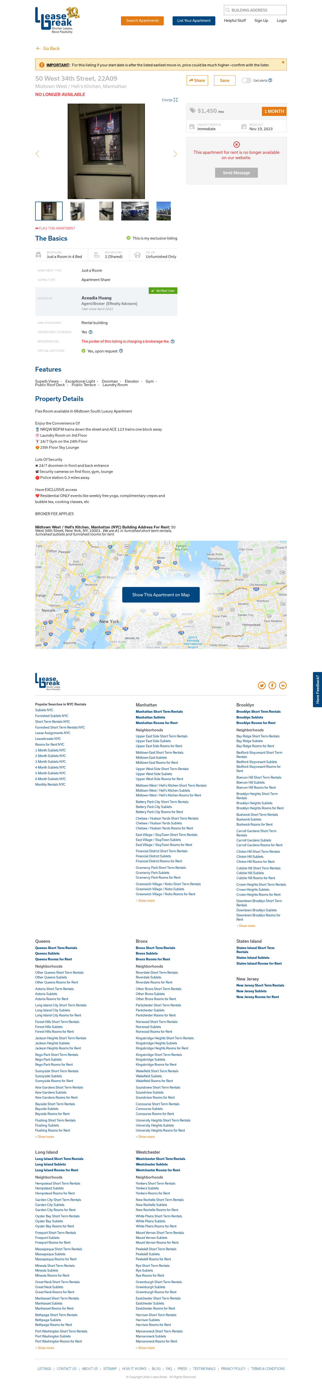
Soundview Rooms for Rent (155, 1097)
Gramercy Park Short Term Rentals (161, 868)
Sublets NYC (44, 710)
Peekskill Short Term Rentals (156, 1249)
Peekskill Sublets (148, 1254)
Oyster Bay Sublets (49, 1221)
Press (182, 1369)
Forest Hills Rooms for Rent (54, 1031)
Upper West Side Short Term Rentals (162, 769)
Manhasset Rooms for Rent (54, 1308)
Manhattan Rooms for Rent (157, 723)
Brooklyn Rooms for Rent (255, 723)
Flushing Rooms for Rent (52, 1130)
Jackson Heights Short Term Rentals (60, 1038)
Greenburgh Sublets (150, 1287)
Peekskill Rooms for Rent (153, 1259)
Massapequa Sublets (50, 1254)
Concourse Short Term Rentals (157, 1104)
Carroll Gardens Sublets (253, 840)
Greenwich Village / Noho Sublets (160, 889)
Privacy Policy (233, 1369)
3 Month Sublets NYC (50, 761)
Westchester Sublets (152, 1164)
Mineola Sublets (46, 1270)
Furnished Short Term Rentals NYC (60, 727)
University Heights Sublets (155, 1125)
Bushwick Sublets (248, 819)
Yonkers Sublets (147, 1188)
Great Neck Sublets (49, 1287)
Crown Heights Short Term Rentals (261, 884)
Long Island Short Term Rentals (59, 1159)
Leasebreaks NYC (48, 739)
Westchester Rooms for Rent (158, 1170)
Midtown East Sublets (151, 757)
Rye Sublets (144, 1270)
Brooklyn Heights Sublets (254, 803)
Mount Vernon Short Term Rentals (160, 1233)
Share (199, 80)
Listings (44, 1369)
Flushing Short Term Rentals (55, 1120)
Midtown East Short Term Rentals (159, 752)
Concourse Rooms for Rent (155, 1114)
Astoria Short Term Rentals (54, 989)
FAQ (169, 1369)
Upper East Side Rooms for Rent (159, 746)
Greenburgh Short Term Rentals (159, 1282)
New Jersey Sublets (251, 991)
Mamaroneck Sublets (151, 1336)
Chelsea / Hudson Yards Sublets (159, 823)
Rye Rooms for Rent (150, 1275)
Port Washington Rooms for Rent (58, 1341)
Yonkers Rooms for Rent (153, 1193)
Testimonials (204, 1369)
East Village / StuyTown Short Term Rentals (166, 835)
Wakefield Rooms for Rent (154, 1081)
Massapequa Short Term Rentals (58, 1249)
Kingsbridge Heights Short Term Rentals (165, 1038)
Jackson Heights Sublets (52, 1043)
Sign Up (261, 20)
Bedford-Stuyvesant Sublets (256, 762)
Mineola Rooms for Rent (52, 1275)
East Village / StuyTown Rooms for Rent (164, 845)
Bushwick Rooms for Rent (254, 824)
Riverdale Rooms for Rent (154, 982)
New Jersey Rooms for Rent (257, 997)
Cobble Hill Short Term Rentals (258, 868)
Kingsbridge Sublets (150, 1059)
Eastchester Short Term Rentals (158, 1298)
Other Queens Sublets (51, 977)
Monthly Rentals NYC (50, 784)
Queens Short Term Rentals (56, 948)
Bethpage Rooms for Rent (53, 1325)
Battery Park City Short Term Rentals (162, 802)
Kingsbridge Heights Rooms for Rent (162, 1048)
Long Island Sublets (50, 1164)
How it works (134, 1369)
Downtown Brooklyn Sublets (256, 910)
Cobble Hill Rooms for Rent (255, 878)
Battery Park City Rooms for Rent (159, 812)
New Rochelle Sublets (151, 1205)
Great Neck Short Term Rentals (57, 1282)
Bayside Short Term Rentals (55, 1104)
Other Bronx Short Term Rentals (158, 989)
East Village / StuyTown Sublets (158, 840)
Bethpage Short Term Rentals (56, 1315)
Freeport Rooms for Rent (52, 1242)
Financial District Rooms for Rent (159, 861)
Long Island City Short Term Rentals (61, 1005)
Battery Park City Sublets (154, 807)
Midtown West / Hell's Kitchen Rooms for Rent (168, 795)
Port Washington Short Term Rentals (61, 1331)
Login (282, 20)
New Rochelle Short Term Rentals (160, 1200)
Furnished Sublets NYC (51, 716)
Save (224, 80)
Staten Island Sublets (252, 958)
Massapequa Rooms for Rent (55, 1259)
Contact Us (66, 1369)
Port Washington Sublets (53, 1336)
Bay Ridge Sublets (249, 741)
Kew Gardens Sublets (50, 1092)
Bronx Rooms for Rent (153, 959)
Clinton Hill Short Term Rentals (258, 851)
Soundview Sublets (150, 1092)
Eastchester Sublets (150, 1303)
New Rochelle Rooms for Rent (157, 1210)
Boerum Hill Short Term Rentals (258, 777)
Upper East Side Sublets (153, 741)
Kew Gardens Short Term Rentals (59, 1087)
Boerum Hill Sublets (250, 782)
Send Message (236, 172)
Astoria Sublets (46, 994)
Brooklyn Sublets (249, 717)
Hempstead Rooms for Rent (55, 1193)
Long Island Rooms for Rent (56, 1170)
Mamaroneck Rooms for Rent (156, 1341)
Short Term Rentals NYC (52, 722)
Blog (156, 1369)
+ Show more (145, 901)
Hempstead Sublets (49, 1188)
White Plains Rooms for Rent (156, 1226)
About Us (90, 1369)
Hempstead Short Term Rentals (57, 1183)
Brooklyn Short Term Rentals (258, 711)
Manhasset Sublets (48, 1303)
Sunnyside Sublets (48, 1076)
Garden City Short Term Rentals (58, 1200)
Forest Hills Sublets (49, 1027)
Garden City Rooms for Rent (55, 1210)
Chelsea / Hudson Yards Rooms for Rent (164, 828)
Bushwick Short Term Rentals (257, 815)
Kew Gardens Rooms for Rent (56, 1097)
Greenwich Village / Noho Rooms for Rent (165, 894)
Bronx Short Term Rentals (155, 948)
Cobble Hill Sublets (250, 873)
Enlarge (167, 100)
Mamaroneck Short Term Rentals (159, 1331)
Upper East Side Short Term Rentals (161, 736)
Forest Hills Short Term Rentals (57, 1022)
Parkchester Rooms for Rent (156, 1015)
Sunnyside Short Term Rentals (56, 1071)
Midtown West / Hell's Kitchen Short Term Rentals (171, 785)
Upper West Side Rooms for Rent (159, 779)
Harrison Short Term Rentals (156, 1315)
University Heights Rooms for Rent (160, 1130)
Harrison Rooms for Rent (153, 1325)
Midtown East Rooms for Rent (157, 762)
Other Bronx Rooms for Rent (156, 999)
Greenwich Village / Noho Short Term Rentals (168, 884)
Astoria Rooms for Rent (51, 999)
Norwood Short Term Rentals (157, 1022)
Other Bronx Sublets (150, 994)
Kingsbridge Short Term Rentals (159, 1055)
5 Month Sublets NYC (50, 773)
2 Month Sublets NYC (50, 756)
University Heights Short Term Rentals (163, 1120)
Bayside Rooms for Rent (52, 1114)
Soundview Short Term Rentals (158, 1087)
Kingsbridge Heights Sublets (156, 1043)
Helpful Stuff (235, 20)
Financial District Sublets (153, 856)
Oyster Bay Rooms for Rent (54, 1226)
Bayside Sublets (46, 1109)
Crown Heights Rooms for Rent (258, 894)
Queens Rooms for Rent (53, 959)
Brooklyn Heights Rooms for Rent (260, 808)
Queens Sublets (47, 953)
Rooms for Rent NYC (49, 744)
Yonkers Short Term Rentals (155, 1183)
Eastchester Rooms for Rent (155, 1308)
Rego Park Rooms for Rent (54, 1064)
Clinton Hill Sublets (249, 857)
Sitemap (110, 1369)
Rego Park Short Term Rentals (56, 1055)
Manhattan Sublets (150, 717)
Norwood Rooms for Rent (154, 1031)
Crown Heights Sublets (252, 889)
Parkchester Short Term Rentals (158, 1005)
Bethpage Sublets (48, 1320)
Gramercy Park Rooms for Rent (158, 877)
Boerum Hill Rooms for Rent (256, 787)
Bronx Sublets (147, 953)
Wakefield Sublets (149, 1076)
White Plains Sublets (150, 1221)
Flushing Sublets (47, 1125)
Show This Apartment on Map (161, 594)
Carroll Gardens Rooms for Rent (259, 845)
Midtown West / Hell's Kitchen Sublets (163, 790)
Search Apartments (142, 20)
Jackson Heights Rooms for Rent (58, 1048)
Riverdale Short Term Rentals (157, 972)
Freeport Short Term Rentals (55, 1233)
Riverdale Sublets (148, 977)
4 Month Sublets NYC (50, 767)
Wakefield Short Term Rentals (157, 1071)
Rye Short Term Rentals (153, 1266)
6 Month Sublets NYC (50, 779)
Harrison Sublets (148, 1320)
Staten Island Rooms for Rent (259, 963)
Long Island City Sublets (52, 1010)
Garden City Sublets (49, 1205)
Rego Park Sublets (48, 1059)
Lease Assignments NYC (52, 733)
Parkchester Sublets (150, 1010)
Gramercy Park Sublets (152, 873)
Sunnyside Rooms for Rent (54, 1081)
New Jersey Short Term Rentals (260, 985)
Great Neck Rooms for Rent (54, 1292)
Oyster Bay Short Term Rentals (57, 1216)
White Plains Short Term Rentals (159, 1216)
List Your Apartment (194, 20)
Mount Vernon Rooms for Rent (157, 1242)
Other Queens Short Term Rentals (59, 972)
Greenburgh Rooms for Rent (156, 1292)
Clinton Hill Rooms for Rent (255, 862)
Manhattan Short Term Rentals (159, 711)
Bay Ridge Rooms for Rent (255, 746)
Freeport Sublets (47, 1238)
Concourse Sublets (149, 1109)
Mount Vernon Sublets (151, 1238)
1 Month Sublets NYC (50, 750)
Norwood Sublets (148, 1027)
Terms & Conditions (268, 1369)
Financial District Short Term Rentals (161, 851)
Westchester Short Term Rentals (160, 1159)
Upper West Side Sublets (154, 774)
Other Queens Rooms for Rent (56, 982)
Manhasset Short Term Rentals (57, 1298)
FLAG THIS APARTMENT (56, 228)
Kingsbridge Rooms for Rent (156, 1064)
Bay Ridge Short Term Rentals (257, 736)
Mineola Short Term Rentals (55, 1266)
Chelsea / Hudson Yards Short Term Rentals (167, 818)
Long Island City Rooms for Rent (58, 1015)
